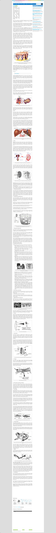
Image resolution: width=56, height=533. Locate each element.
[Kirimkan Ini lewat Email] (20, 507)
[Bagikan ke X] (22, 507)
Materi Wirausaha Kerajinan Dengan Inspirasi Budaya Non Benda (37, 10)
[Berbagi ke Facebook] (23, 507)
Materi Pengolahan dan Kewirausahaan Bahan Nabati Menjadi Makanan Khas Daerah (38, 14)
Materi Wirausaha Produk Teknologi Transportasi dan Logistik (37, 29)
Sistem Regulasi (17, 73)
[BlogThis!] (21, 507)
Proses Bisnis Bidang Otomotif (37, 21)
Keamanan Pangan (35, 26)
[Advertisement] (26, 13)
